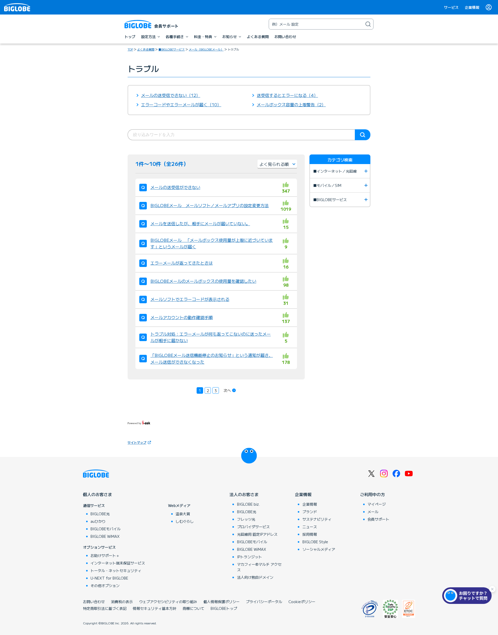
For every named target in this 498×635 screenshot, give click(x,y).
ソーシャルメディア (318, 549)
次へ (227, 390)
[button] (468, 595)
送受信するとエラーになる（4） (287, 95)
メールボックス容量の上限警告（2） (291, 104)
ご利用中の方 (372, 494)
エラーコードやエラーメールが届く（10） (181, 104)
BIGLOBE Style (315, 541)
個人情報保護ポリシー (221, 601)
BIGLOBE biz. (248, 504)
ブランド (309, 511)
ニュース (309, 526)
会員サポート (378, 519)
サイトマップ (137, 442)
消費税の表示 (122, 601)
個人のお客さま (97, 494)
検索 (362, 134)
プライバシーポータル (264, 601)
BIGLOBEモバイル (106, 528)
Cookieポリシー (301, 601)
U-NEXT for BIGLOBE (109, 578)
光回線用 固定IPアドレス (257, 534)
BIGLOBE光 (100, 513)
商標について (193, 608)
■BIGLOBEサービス (171, 49)
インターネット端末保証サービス (118, 563)
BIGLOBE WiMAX (105, 536)
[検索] (368, 24)
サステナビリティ (316, 519)
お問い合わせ (94, 601)
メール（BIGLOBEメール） (206, 49)
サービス (451, 7)
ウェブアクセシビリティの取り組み (168, 601)
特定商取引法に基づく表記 (105, 608)
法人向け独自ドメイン (255, 577)
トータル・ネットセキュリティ (116, 570)
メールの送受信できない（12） (170, 95)
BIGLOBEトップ (224, 608)
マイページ (377, 504)
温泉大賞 (183, 513)
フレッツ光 (246, 519)
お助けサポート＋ (105, 555)
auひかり (98, 521)
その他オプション (105, 585)
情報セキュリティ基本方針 (154, 608)
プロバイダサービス (253, 526)
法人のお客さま (244, 494)
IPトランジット (249, 556)
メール (373, 511)
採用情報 (309, 534)
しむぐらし (185, 521)
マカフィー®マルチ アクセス (259, 567)
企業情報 (472, 7)
